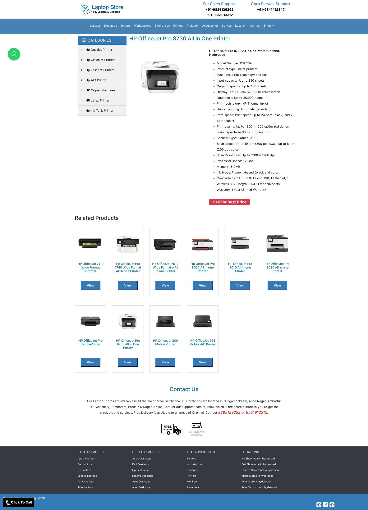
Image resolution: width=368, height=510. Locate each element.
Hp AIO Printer (96, 80)
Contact (255, 25)
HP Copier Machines (100, 90)
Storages (192, 470)
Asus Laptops (86, 481)
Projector (193, 25)
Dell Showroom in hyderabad (259, 464)
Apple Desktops (141, 458)
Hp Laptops (84, 470)
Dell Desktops (140, 464)
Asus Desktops (141, 481)
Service (227, 25)
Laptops (95, 25)
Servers (125, 25)
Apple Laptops (86, 458)
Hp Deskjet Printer (99, 50)
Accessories (210, 25)
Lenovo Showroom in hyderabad (261, 470)
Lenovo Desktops (142, 475)
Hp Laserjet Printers (100, 70)
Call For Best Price (229, 202)
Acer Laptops (86, 487)
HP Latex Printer (97, 100)
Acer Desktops (141, 487)
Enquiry (269, 25)
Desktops (110, 25)
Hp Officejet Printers (100, 60)
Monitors (192, 481)
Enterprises (162, 25)
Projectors (193, 487)
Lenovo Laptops (87, 475)
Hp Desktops (140, 470)
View (90, 285)
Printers (178, 25)
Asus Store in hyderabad (256, 481)
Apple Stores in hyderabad (257, 475)
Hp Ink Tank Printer (99, 110)
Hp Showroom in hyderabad (258, 458)
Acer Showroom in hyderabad (259, 487)
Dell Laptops (85, 464)
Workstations (142, 25)
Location (240, 25)
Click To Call (21, 502)
